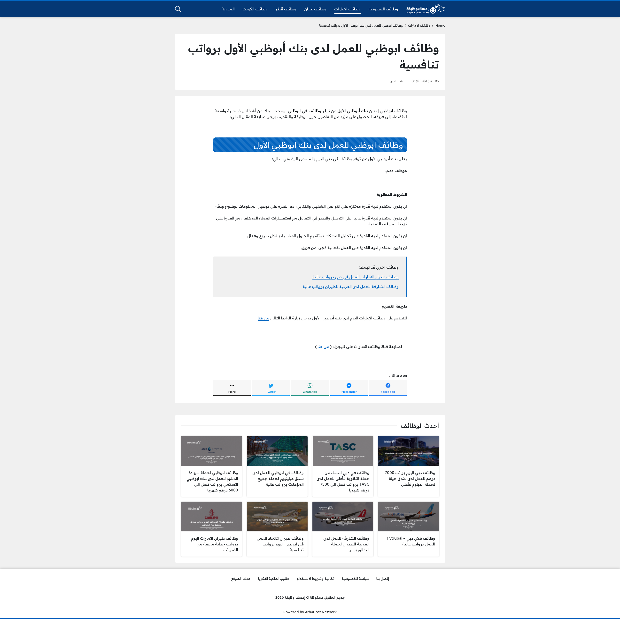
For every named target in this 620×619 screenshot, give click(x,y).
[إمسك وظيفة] (425, 9)
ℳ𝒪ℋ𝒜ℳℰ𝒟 (422, 81)
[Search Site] (178, 9)
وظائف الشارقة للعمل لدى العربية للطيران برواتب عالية (350, 286)
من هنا (263, 318)
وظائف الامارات (419, 25)
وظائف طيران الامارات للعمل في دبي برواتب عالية (355, 276)
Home (440, 25)
